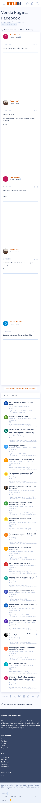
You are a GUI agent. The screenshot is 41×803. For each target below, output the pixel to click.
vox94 (11, 579)
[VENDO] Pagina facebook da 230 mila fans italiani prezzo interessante (22, 678)
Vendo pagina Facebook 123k (19, 563)
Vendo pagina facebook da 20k (20, 634)
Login (3, 776)
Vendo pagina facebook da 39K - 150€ (22, 534)
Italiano (4, 793)
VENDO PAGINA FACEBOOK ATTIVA (21, 459)
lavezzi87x (14, 528)
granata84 (12, 681)
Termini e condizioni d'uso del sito (12, 797)
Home (4, 800)
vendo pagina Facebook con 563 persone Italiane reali (20, 503)
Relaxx (13, 585)
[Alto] (7, 800)
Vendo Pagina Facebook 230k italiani (22, 591)
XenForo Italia (5, 789)
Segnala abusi (5, 748)
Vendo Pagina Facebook (18, 663)
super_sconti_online (15, 434)
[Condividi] (34, 45)
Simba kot (12, 565)
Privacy (3, 743)
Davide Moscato (16, 687)
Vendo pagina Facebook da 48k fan (22, 473)
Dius (12, 454)
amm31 (13, 615)
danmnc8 (12, 522)
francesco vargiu (16, 513)
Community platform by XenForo (20, 785)
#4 (37, 259)
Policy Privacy (29, 797)
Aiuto (36, 797)
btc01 (11, 406)
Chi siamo (4, 739)
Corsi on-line (5, 757)
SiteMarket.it (5, 762)
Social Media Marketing (21, 406)
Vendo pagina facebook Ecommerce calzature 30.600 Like (22, 649)
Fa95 (12, 558)
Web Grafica (5, 766)
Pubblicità (4, 741)
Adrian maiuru (13, 608)
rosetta (11, 506)
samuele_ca (15, 571)
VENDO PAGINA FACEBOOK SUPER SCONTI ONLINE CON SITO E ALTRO (21, 431)
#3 (37, 187)
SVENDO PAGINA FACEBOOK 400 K (21, 577)
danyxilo (11, 475)
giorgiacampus (14, 491)
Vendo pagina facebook (17, 446)
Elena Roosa (15, 411)
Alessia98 (12, 448)
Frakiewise (14, 424)
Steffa (11, 665)
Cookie (3, 746)
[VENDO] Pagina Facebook (18, 416)
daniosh (11, 593)
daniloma (12, 418)
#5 (37, 331)
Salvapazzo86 (15, 467)
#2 (37, 111)
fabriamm (12, 536)
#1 (37, 45)
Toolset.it (4, 760)
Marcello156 (13, 552)
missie (13, 481)
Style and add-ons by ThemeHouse (13, 787)
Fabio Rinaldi (7, 22)
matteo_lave (13, 461)
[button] (3, 4)
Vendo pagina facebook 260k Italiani (22, 620)
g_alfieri (13, 628)
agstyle (11, 651)
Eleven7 (11, 622)
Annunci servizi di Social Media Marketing (22, 419)
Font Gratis (4, 764)
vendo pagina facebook (9, 24)
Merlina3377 (13, 636)
